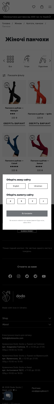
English (16, 186)
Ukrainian (38, 186)
